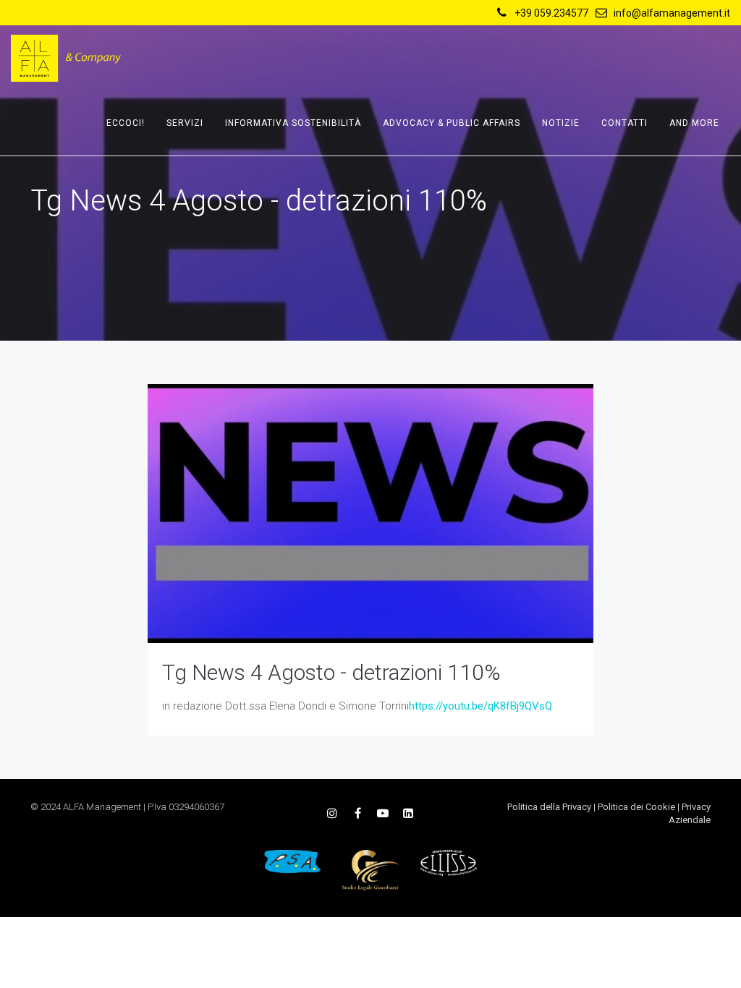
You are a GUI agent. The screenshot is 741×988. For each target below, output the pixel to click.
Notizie (561, 123)
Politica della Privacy (549, 806)
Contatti (624, 123)
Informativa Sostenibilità (293, 123)
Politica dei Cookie (636, 806)
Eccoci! (125, 123)
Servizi (184, 123)
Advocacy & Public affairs (451, 123)
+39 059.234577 (551, 13)
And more (694, 123)
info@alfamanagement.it (672, 13)
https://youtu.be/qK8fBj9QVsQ (480, 705)
